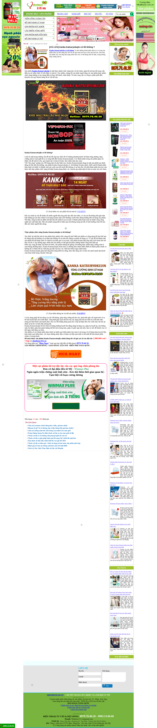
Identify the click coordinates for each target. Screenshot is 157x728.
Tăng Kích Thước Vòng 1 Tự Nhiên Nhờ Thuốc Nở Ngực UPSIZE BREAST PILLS (126, 232)
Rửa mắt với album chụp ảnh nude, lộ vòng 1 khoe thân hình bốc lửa (121, 593)
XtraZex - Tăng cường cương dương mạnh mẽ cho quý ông (126, 161)
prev (63, 28)
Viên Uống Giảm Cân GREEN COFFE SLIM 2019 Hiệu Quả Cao (126, 172)
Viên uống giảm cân (35, 18)
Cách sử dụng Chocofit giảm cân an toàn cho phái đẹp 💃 (121, 312)
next (127, 28)
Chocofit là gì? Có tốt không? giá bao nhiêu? (120, 270)
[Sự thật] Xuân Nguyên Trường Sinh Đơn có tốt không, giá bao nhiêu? (121, 338)
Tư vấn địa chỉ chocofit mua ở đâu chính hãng (120, 249)
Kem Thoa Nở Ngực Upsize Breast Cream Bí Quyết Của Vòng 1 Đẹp (126, 208)
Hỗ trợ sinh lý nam (34, 22)
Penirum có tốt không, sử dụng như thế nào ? (121, 484)
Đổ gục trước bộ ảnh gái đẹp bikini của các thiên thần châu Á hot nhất (120, 572)
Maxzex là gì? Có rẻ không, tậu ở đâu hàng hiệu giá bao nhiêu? (51, 428)
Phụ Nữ (87, 14)
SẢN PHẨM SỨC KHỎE (34, 26)
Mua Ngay (44, 343)
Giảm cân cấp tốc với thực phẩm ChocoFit (126, 183)
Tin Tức (98, 14)
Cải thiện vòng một (35, 31)
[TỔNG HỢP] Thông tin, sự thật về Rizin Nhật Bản (120, 400)
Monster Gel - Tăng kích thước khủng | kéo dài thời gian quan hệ (126, 137)
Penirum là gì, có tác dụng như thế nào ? (120, 442)
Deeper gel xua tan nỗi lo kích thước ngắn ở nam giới (125, 148)
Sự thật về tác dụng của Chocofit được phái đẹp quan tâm (120, 291)
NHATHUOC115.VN (55, 695)
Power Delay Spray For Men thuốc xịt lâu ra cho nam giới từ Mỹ (51, 433)
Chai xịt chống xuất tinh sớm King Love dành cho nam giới (49, 430)
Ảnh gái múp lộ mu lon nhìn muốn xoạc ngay (120, 614)
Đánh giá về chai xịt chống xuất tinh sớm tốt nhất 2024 (47, 446)
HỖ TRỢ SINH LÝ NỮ (34, 39)
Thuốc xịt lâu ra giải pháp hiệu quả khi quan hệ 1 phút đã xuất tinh (52, 438)
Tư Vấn (109, 14)
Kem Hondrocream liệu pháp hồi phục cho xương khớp (120, 359)
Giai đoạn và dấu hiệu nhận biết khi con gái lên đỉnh (47, 441)
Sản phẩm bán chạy (121, 73)
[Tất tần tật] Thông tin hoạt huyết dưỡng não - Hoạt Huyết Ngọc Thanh (120, 380)
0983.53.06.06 (8, 726)
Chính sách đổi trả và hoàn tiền (78, 707)
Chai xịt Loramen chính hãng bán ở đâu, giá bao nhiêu (47, 425)
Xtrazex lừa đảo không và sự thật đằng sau (120, 525)
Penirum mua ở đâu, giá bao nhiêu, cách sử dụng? (120, 421)
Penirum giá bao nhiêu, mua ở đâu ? (121, 503)
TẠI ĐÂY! (81, 211)
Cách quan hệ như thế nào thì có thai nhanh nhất (120, 635)
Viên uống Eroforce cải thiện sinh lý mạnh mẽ (126, 124)
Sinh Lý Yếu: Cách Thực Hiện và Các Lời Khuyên (45, 448)
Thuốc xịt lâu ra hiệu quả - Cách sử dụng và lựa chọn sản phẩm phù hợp (54, 443)
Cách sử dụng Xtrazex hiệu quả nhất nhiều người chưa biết (121, 546)
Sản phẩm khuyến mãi (36, 35)
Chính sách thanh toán (78, 709)
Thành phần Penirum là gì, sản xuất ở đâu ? (121, 463)
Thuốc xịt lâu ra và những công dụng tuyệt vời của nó (47, 436)
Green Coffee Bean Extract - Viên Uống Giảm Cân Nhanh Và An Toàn (126, 197)
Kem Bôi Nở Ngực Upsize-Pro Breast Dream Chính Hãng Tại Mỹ (126, 220)
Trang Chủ (62, 14)
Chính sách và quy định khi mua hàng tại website (78, 705)
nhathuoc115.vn (39, 341)
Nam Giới (76, 14)
